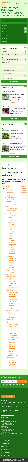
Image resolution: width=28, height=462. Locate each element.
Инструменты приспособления (10, 59)
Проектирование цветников (12, 106)
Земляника (11, 242)
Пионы (13, 249)
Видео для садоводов (12, 204)
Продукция (5, 31)
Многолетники (12, 244)
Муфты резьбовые (14, 333)
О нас (3, 28)
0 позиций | (22, 4)
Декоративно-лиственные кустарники (12, 217)
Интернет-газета (4, 450)
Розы (10, 235)
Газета (2, 444)
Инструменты (12, 281)
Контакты (5, 41)
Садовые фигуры (13, 287)
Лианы (10, 229)
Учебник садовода (12, 202)
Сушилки (11, 308)
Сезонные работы (5, 446)
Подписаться (22, 381)
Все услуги (14, 119)
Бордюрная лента (13, 278)
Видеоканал (4, 449)
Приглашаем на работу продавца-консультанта (10, 130)
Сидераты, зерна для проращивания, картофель (14, 75)
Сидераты (11, 366)
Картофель (12, 364)
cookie (22, 460)
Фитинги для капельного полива (12, 347)
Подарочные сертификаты (9, 70)
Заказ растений (14, 81)
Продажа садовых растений (12, 143)
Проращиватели (13, 306)
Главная (4, 25)
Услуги (8, 195)
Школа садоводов (11, 197)
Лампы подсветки (13, 301)
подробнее (12, 102)
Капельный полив (13, 324)
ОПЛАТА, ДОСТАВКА (7, 78)
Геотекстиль (12, 314)
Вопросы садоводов (6, 447)
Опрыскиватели (13, 335)
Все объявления (14, 156)
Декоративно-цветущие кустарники (12, 222)
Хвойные (11, 237)
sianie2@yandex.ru (5, 411)
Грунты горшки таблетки (8, 57)
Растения (4, 51)
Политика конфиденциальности (7, 414)
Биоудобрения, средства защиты (10, 54)
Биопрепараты (13, 260)
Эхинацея (13, 251)
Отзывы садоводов (5, 452)
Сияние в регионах (5, 455)
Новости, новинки (5, 443)
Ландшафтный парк (12, 208)
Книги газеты (5, 62)
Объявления (10, 194)
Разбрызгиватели (13, 337)
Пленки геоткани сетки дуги (9, 67)
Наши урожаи (4, 453)
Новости (4, 38)
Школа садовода (7, 35)
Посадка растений (8, 91)
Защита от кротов (13, 280)
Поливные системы (7, 73)
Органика (11, 272)
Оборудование (6, 65)
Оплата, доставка (11, 210)
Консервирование (13, 299)
